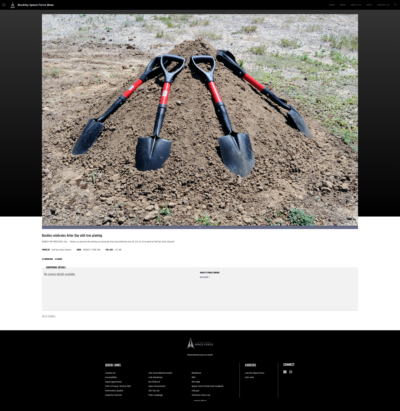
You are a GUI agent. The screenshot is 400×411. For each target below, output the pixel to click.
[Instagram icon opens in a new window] (290, 372)
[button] (3, 5)
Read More (204, 277)
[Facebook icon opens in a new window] (284, 372)
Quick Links (113, 365)
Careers (250, 365)
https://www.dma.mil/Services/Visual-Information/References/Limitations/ (266, 284)
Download (48, 259)
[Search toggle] (395, 5)
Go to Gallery (48, 316)
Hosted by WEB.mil (200, 400)
